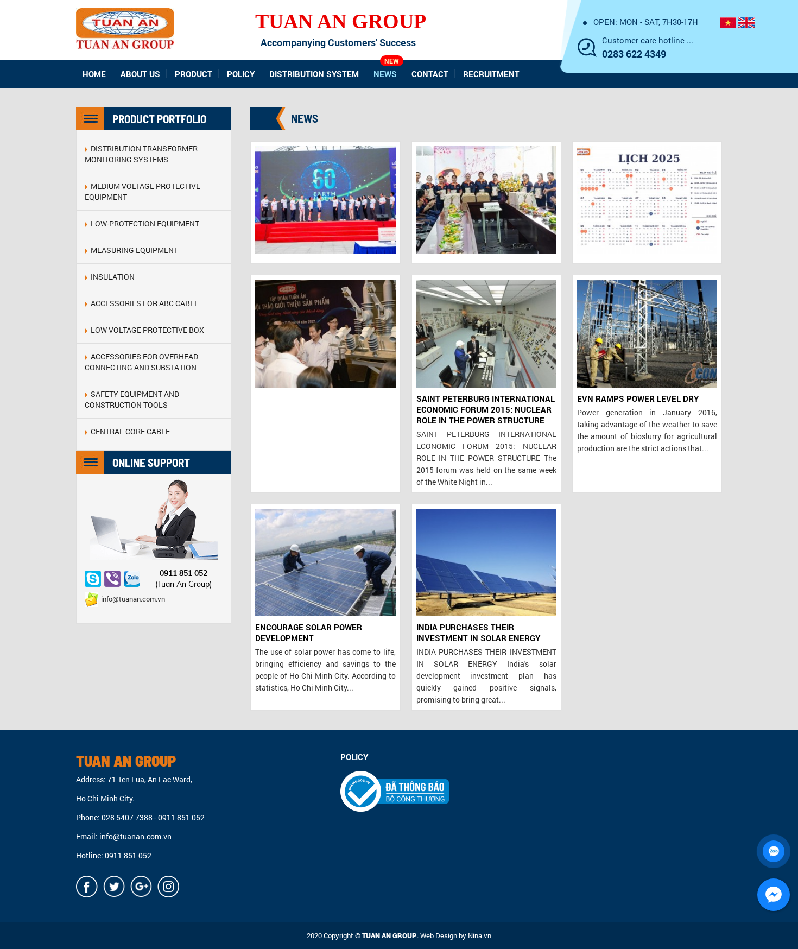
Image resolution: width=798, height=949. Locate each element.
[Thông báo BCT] (394, 791)
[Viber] (112, 579)
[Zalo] (132, 579)
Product (193, 73)
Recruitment (491, 73)
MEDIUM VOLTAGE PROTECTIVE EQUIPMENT (142, 191)
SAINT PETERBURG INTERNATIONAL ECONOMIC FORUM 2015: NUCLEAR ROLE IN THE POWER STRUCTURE (485, 409)
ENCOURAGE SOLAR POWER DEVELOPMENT (308, 632)
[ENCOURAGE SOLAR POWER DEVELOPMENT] (325, 562)
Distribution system (314, 73)
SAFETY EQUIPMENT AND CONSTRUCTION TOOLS (132, 399)
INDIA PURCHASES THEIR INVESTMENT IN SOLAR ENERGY (478, 632)
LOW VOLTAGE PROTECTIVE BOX (145, 330)
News (386, 69)
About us (140, 73)
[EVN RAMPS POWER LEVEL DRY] (647, 333)
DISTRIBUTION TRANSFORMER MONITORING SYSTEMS (141, 154)
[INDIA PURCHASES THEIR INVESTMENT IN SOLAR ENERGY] (486, 562)
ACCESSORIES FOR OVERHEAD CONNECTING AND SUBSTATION (141, 361)
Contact (429, 73)
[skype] (93, 579)
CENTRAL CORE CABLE (128, 431)
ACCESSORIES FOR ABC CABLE (143, 303)
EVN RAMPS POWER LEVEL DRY (638, 398)
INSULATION (111, 276)
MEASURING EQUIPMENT (132, 250)
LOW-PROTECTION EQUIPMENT (143, 223)
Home (94, 73)
